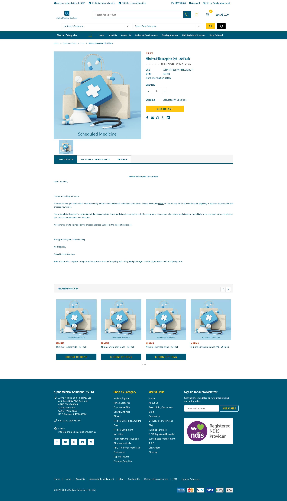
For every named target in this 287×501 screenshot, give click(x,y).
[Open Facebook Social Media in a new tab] (57, 442)
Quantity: (150, 84)
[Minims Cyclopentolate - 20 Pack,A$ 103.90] (121, 319)
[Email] (152, 117)
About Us (80, 478)
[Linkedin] (168, 117)
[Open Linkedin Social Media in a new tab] (82, 442)
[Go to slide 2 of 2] (145, 364)
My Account (194, 3)
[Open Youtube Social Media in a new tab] (65, 442)
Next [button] (228, 289)
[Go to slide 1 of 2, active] (142, 364)
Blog (121, 478)
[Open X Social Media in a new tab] (74, 442)
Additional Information (95, 159)
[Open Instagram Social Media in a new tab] (91, 442)
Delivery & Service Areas (156, 478)
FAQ (175, 478)
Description (65, 159)
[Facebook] (147, 117)
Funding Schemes (190, 479)
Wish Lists (196, 15)
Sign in (206, 3)
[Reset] (221, 26)
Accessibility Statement (102, 478)
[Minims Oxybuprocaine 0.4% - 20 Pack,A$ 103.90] (211, 319)
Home (57, 478)
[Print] (157, 117)
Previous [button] (223, 289)
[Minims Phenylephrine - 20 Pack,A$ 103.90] (166, 319)
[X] (162, 117)
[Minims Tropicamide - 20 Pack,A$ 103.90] (76, 319)
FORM (161, 203)
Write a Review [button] (183, 63)
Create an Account (221, 3)
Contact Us (134, 478)
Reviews (123, 159)
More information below (158, 77)
